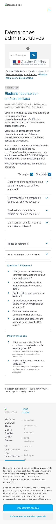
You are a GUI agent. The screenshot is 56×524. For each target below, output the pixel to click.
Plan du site (28, 448)
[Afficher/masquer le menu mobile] (49, 10)
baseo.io (32, 391)
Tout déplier (42, 174)
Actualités (28, 420)
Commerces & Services (28, 429)
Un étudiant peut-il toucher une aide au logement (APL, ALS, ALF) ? (27, 322)
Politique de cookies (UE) (28, 460)
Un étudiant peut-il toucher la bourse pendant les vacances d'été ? (27, 285)
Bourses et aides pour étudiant (21, 74)
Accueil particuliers (16, 71)
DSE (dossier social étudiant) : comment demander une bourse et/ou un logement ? (28, 274)
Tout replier (24, 174)
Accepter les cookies (28, 508)
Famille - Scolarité (37, 71)
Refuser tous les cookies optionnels (28, 516)
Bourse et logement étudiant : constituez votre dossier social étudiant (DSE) (27, 345)
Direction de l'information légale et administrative (27, 389)
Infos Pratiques (28, 439)
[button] (28, 186)
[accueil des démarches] (28, 48)
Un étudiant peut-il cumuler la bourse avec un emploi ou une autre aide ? (27, 303)
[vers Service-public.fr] (29, 63)
